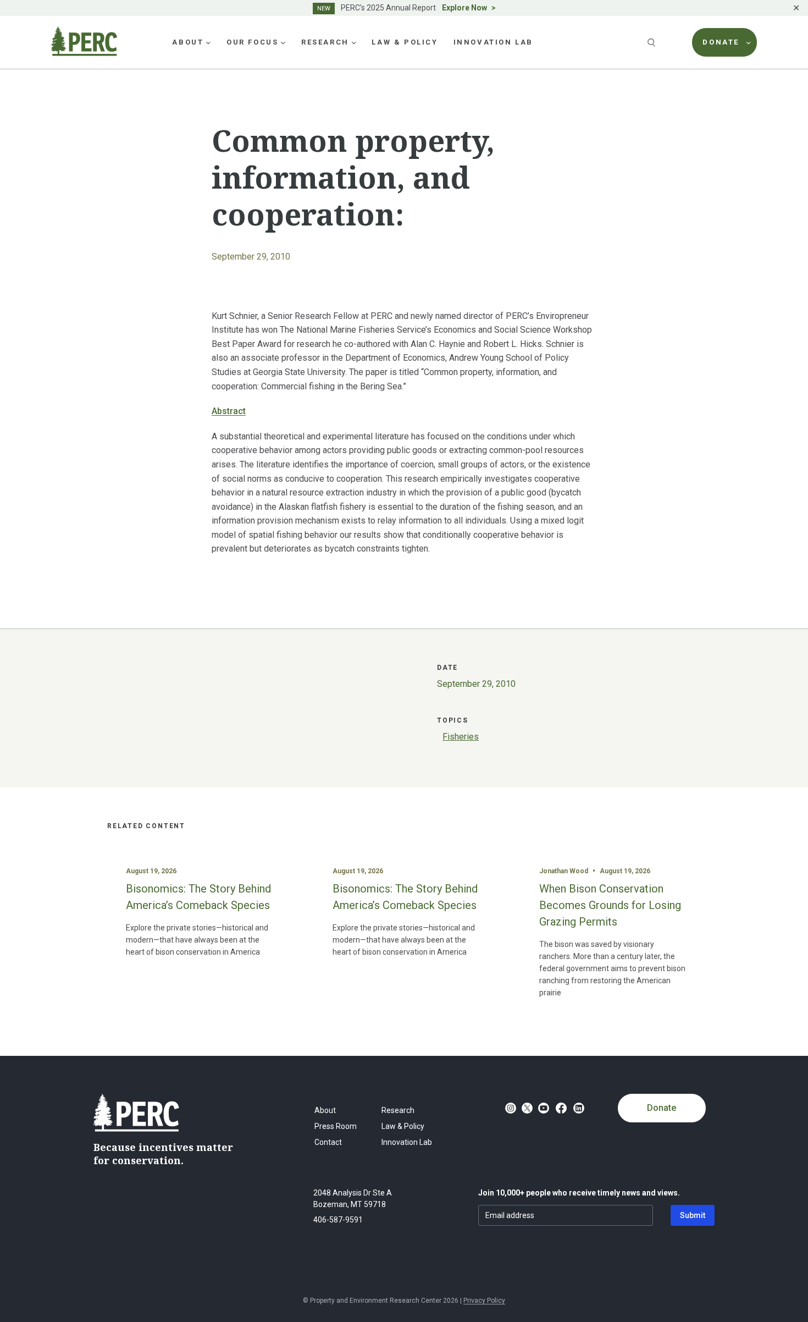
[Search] (652, 42)
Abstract (229, 411)
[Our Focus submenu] (283, 42)
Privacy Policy (484, 1300)
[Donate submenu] (748, 42)
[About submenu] (208, 42)
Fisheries (460, 736)
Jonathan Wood (563, 871)
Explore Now (464, 7)
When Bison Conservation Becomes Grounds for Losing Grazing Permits (610, 905)
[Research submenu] (354, 42)
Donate (661, 1108)
